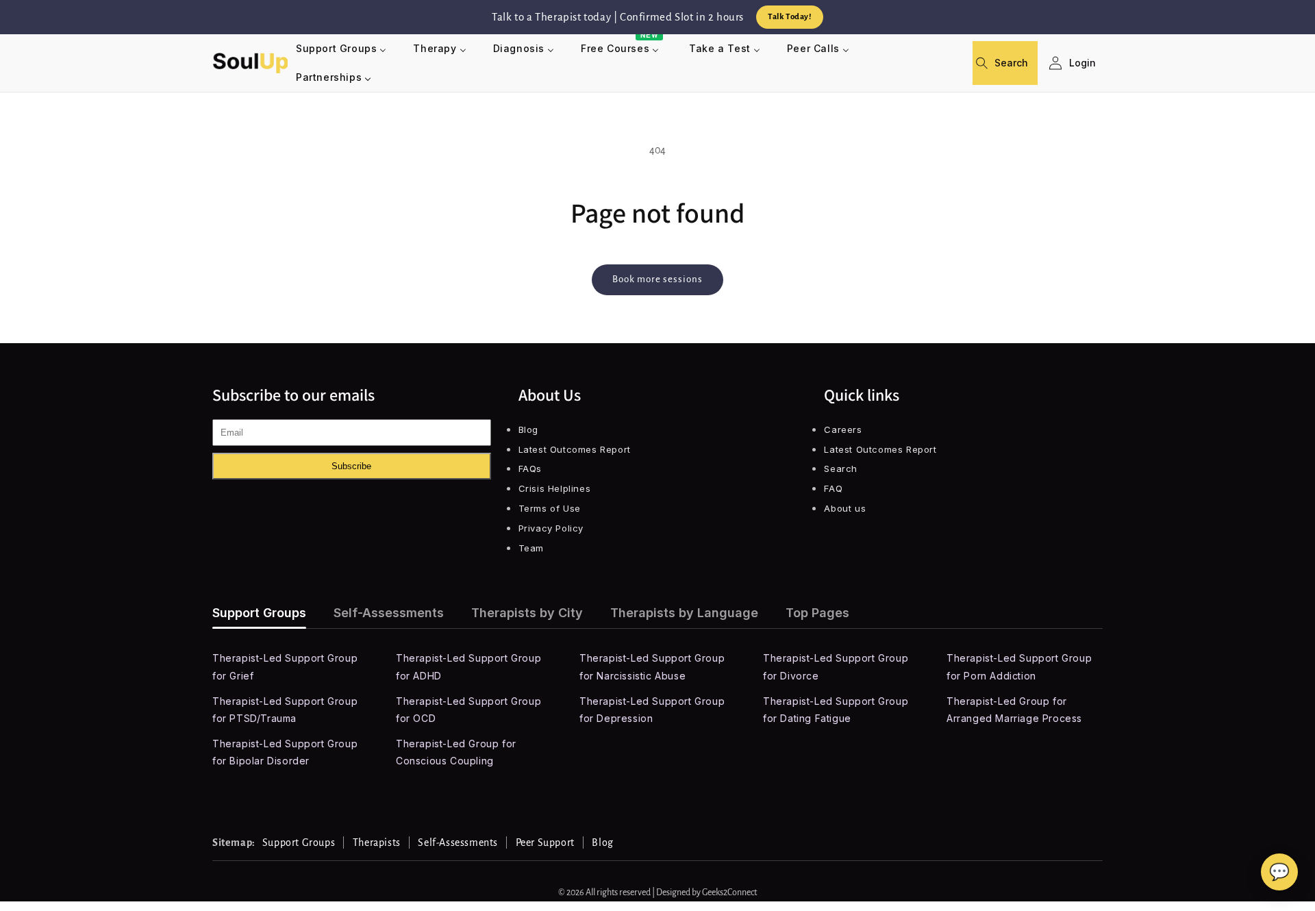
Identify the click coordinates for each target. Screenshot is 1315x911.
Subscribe (351, 466)
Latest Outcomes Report (574, 449)
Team (531, 547)
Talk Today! (790, 16)
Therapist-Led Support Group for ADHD (468, 666)
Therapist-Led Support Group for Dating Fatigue (835, 709)
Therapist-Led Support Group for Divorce (835, 666)
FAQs (530, 468)
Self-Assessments (389, 613)
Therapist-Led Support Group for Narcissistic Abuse (652, 666)
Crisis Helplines (554, 488)
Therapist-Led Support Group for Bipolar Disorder (285, 752)
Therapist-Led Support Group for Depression (652, 709)
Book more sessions (657, 279)
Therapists (377, 842)
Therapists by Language (684, 613)
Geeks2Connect (729, 892)
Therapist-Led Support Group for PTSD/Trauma (285, 709)
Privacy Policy (551, 528)
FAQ (833, 488)
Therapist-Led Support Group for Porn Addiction (1019, 666)
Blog (528, 429)
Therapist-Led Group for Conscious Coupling (456, 752)
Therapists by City (527, 613)
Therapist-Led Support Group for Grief (285, 666)
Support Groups (259, 613)
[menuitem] (341, 48)
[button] (988, 63)
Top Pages (817, 613)
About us (845, 508)
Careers (843, 429)
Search (840, 468)
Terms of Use (549, 508)
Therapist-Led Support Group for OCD (468, 709)
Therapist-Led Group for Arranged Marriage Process (1014, 709)
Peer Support (545, 842)
